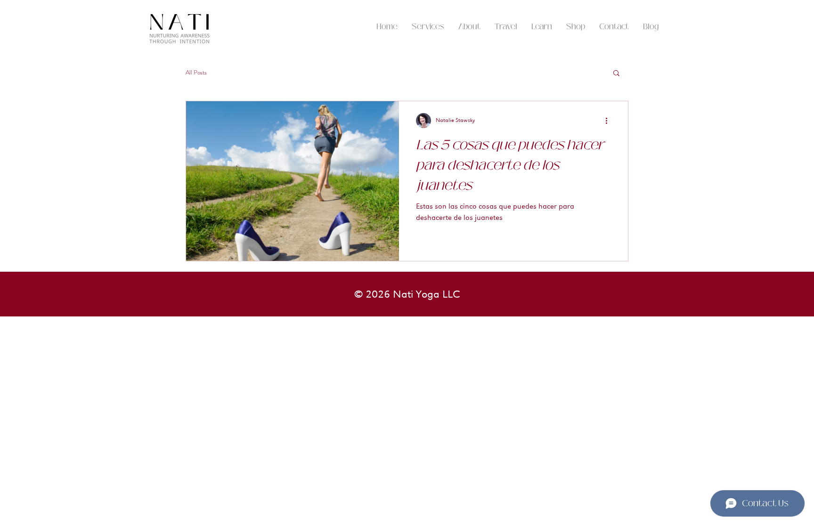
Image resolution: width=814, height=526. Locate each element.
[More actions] (609, 120)
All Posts (196, 72)
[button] (506, 26)
